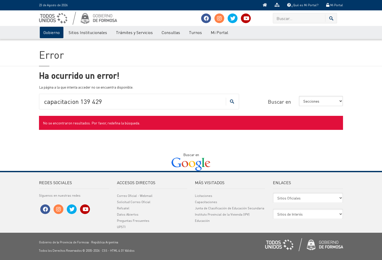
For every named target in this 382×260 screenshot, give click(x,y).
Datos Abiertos (128, 214)
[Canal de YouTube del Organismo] (246, 18)
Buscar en (279, 101)
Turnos (195, 32)
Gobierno (51, 32)
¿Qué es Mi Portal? (304, 5)
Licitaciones (203, 196)
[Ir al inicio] (265, 5)
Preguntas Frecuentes (133, 221)
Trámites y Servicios (134, 32)
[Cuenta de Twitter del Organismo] (233, 18)
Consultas (171, 32)
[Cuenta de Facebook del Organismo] (206, 18)
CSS (104, 250)
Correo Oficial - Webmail (135, 196)
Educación (202, 221)
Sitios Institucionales (88, 32)
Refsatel (123, 208)
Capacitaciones (206, 202)
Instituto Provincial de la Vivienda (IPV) (222, 214)
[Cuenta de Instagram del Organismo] (219, 18)
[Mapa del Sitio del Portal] (277, 5)
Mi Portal (336, 5)
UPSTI (121, 227)
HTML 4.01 (117, 250)
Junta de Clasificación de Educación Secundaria (229, 208)
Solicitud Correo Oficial (133, 202)
